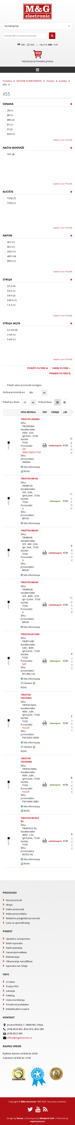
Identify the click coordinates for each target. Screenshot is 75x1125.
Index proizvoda (15, 909)
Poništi (69, 139)
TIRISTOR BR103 (29, 478)
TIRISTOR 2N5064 (30, 419)
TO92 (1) (11, 203)
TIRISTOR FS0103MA (26, 760)
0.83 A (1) (12, 300)
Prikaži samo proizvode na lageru (24, 385)
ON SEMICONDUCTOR (31, 451)
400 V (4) (11, 256)
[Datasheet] (44, 445)
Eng (32, 44)
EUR (56, 44)
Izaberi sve (58, 139)
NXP (24, 664)
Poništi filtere (36, 368)
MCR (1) (11, 134)
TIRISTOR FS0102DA (26, 696)
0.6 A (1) (11, 290)
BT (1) (10, 124)
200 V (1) (11, 251)
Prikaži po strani (11, 402)
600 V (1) (11, 261)
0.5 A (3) (11, 286)
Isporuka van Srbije (16, 965)
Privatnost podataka (17, 1004)
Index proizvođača (16, 913)
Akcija (9, 904)
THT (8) (10, 154)
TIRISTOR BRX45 (29, 530)
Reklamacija (12, 956)
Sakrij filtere (60, 368)
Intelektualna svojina (17, 1009)
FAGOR (25, 727)
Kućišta (63, 81)
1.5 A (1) (11, 305)
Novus (20, 1118)
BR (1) (10, 115)
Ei (23, 508)
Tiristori (50, 81)
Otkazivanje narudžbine (19, 961)
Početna (7, 81)
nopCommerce (37, 1121)
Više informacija (31, 467)
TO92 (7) (11, 198)
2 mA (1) (11, 334)
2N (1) (10, 110)
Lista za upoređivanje (18, 922)
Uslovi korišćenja (15, 1000)
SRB (23, 44)
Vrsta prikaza (45, 402)
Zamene (27, 683)
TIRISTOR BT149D (30, 634)
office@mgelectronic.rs (19, 1037)
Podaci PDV (12, 986)
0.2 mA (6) (12, 329)
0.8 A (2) (11, 295)
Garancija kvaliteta (16, 952)
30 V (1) (11, 242)
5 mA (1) (11, 339)
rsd (50, 44)
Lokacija (10, 990)
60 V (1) (11, 246)
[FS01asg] (44, 723)
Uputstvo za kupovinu (18, 938)
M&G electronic (28, 1101)
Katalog (10, 995)
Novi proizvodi (14, 900)
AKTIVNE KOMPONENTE (29, 81)
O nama (10, 981)
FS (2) (9, 129)
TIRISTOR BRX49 (29, 582)
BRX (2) (10, 119)
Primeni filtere (58, 373)
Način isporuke (14, 943)
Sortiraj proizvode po (14, 392)
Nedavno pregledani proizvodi (23, 918)
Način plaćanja (14, 947)
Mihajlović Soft (47, 1118)
